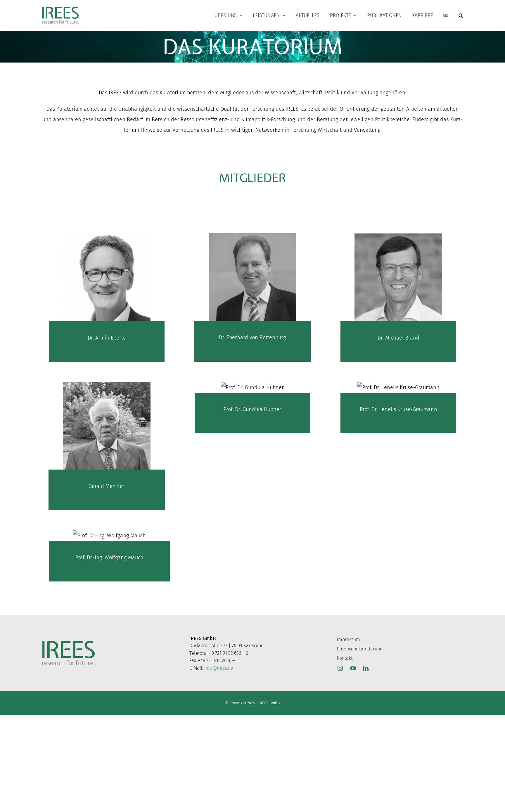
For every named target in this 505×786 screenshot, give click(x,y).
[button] (461, 15)
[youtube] (353, 668)
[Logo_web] (60, 7)
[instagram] (340, 668)
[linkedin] (365, 668)
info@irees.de (218, 668)
